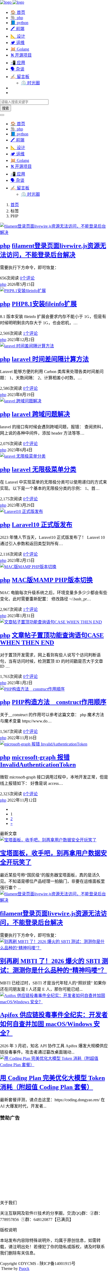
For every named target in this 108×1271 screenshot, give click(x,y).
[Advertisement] (54, 1162)
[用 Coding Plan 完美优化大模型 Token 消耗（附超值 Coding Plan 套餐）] (54, 1064)
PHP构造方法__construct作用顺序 (59, 702)
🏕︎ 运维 (17, 42)
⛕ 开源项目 (21, 55)
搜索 (5, 108)
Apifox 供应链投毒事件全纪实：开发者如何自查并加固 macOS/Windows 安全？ (54, 1024)
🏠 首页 (17, 12)
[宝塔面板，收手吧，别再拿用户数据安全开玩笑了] (48, 840)
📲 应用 (17, 63)
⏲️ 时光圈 (30, 83)
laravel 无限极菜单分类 (44, 469)
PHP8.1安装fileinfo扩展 (44, 303)
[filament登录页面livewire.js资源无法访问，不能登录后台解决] (54, 900)
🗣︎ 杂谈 (17, 69)
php (5, 245)
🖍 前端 (17, 28)
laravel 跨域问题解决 (41, 414)
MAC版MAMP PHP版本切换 (52, 580)
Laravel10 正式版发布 (42, 524)
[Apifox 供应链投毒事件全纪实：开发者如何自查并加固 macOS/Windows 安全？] (54, 1002)
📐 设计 (17, 36)
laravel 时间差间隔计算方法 (50, 359)
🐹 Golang (19, 49)
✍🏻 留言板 (19, 76)
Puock (24, 1268)
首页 (14, 204)
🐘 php (16, 17)
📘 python (19, 22)
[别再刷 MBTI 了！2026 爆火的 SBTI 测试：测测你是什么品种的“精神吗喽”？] (54, 948)
